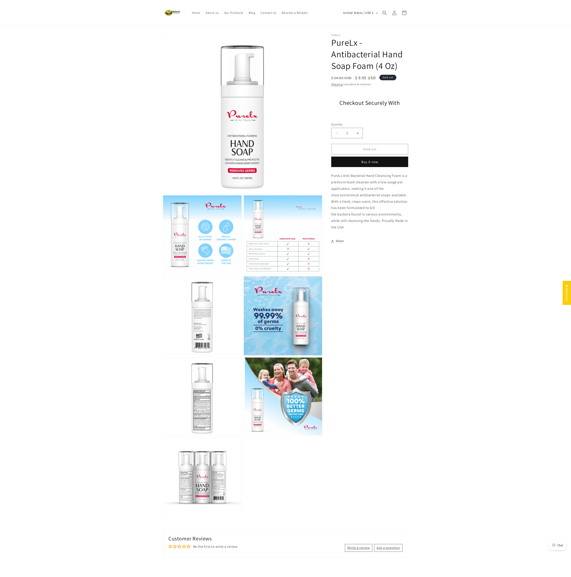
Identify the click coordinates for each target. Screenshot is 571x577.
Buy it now (369, 162)
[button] (384, 13)
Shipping (337, 84)
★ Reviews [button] (567, 292)
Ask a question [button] (388, 547)
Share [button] (340, 241)
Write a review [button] (358, 547)
